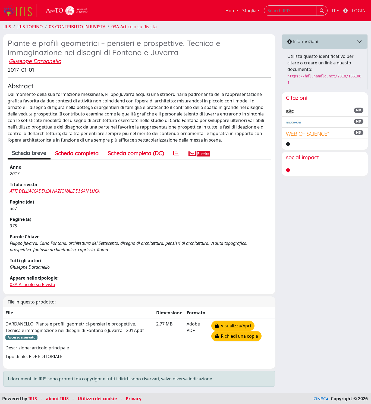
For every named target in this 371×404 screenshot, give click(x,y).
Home (231, 11)
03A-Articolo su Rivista (134, 27)
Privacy (134, 399)
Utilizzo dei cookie (97, 399)
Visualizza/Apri (235, 326)
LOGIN (359, 11)
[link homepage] (19, 10)
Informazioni (305, 41)
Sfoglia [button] (249, 11)
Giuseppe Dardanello (35, 61)
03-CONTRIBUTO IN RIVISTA (77, 27)
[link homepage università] (67, 10)
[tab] (176, 153)
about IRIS (57, 399)
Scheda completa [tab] (77, 153)
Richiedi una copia (238, 336)
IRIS (7, 27)
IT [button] (334, 11)
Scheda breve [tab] (29, 152)
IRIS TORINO (30, 27)
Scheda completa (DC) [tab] (136, 153)
